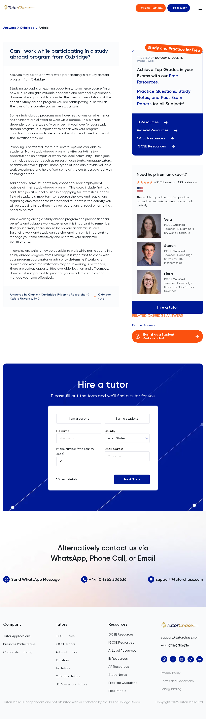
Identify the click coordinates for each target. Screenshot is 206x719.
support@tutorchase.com (179, 579)
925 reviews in (187, 182)
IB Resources (148, 122)
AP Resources (118, 667)
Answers (9, 28)
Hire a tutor (179, 7)
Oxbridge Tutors (68, 676)
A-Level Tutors (66, 652)
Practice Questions (122, 683)
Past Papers (117, 691)
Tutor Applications (17, 636)
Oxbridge (27, 28)
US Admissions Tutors (71, 684)
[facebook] (173, 659)
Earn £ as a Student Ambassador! (158, 336)
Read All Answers (143, 325)
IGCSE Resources (151, 146)
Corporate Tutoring (17, 652)
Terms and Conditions (177, 681)
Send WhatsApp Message (35, 579)
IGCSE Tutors (65, 644)
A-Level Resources (153, 130)
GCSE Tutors (65, 636)
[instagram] (182, 659)
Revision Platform (151, 8)
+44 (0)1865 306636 (108, 579)
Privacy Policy (170, 673)
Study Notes (117, 675)
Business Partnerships (19, 644)
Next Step (132, 479)
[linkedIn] (199, 659)
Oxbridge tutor (104, 296)
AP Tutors (63, 668)
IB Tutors (62, 660)
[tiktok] (190, 659)
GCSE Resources (151, 138)
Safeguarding (171, 689)
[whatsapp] (164, 659)
